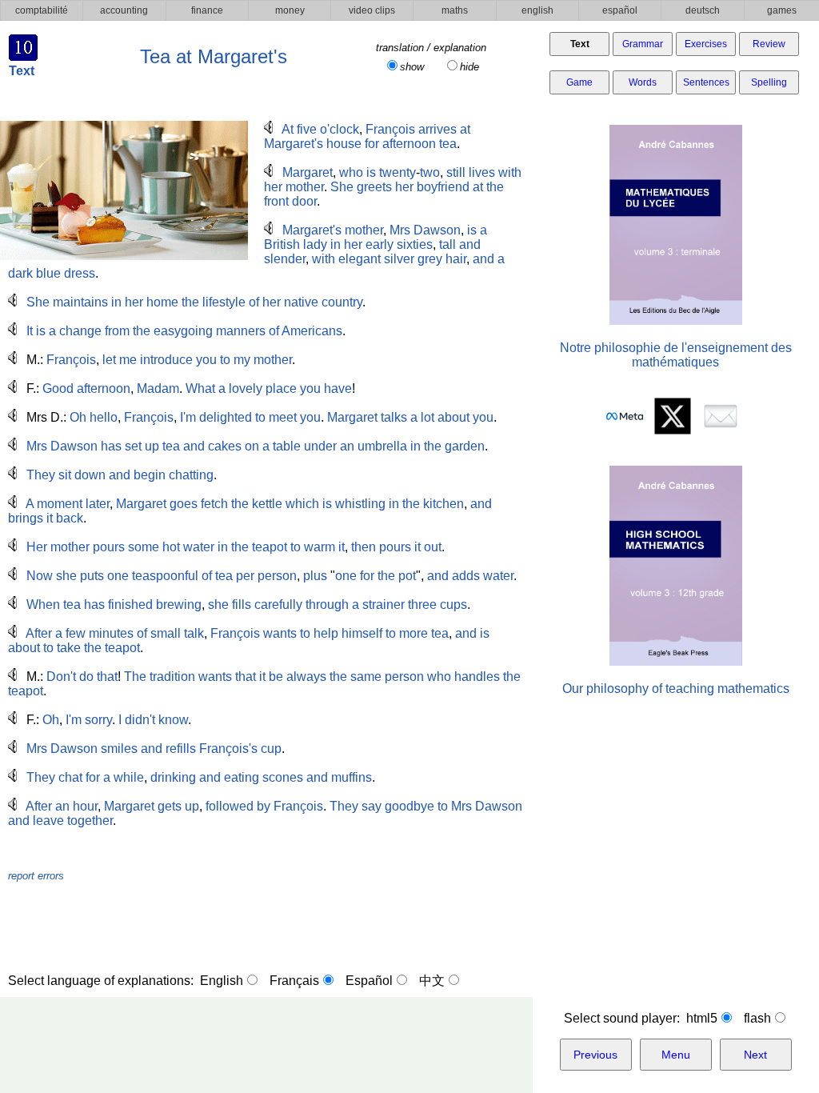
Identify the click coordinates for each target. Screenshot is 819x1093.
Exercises (706, 44)
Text (579, 44)
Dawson (437, 230)
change (80, 331)
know (173, 720)
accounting (124, 10)
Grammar (642, 44)
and (470, 244)
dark (20, 273)
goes (184, 503)
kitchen (443, 503)
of (254, 302)
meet (283, 417)
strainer (383, 604)
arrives (437, 129)
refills (181, 748)
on (252, 446)
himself (362, 633)
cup (271, 748)
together (90, 820)
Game (579, 82)
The (135, 676)
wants (280, 633)
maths (454, 10)
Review (769, 44)
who (351, 172)
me (128, 359)
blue (48, 273)
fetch (214, 503)
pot (407, 576)
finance (207, 10)
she (66, 576)
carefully (278, 604)
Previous (595, 1054)
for (372, 143)
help (326, 633)
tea (448, 143)
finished (130, 604)
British (282, 244)
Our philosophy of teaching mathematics (675, 688)
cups (453, 604)
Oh (78, 417)
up (152, 446)
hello (104, 417)
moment (59, 503)
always (306, 676)
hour (85, 806)
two (430, 172)
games (782, 10)
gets (170, 806)
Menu (675, 1054)
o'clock (339, 129)
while (129, 777)
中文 (432, 980)
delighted (225, 417)
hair (455, 259)
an (347, 446)
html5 (701, 1018)
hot (171, 547)
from (117, 331)
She (342, 187)
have (338, 388)
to (225, 359)
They (40, 475)
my (242, 359)
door (304, 201)
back (69, 518)
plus (315, 576)
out (432, 547)
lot (427, 417)
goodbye (409, 806)
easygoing (183, 331)
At (288, 129)
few (76, 633)
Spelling (769, 82)
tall (447, 244)
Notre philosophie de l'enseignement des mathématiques (676, 355)
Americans (312, 331)
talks (394, 417)
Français (294, 980)
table (287, 446)
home (162, 302)
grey (429, 259)
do (86, 676)
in (335, 244)
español (619, 10)
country (342, 302)
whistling (360, 503)
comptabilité (41, 10)
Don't (61, 676)
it (49, 518)
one (118, 576)
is (371, 172)
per (245, 576)
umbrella (382, 446)
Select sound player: (625, 1018)
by (263, 806)
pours (109, 547)
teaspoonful (165, 576)
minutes (111, 633)
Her (36, 547)
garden (465, 446)
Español (369, 980)
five (307, 129)
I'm (188, 417)
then (363, 547)
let (109, 359)
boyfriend (443, 187)
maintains (80, 302)
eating (241, 777)
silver (399, 259)
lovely (245, 388)
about (453, 417)
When (43, 604)
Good (58, 388)
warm (319, 547)
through (327, 604)
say (372, 806)
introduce (166, 359)
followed (230, 806)
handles (477, 676)
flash (757, 1018)
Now (39, 576)
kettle (267, 503)
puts (92, 576)
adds (466, 576)
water (198, 547)
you (206, 359)
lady (315, 244)
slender (285, 259)
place (281, 388)
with (509, 172)
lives (482, 172)
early (380, 244)
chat (70, 777)
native (301, 302)
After (39, 633)
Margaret (307, 172)
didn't (140, 720)
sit (64, 475)
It (29, 331)
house (344, 143)
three (422, 604)
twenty (397, 172)
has (111, 446)
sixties (415, 244)
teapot (269, 547)
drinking (173, 777)
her (273, 187)
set (133, 446)
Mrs (400, 230)
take (69, 648)
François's (228, 748)
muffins (351, 777)
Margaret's (293, 143)
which (302, 503)
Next (755, 1054)
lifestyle (224, 302)
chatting (191, 475)
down (90, 475)
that (107, 676)
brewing (179, 604)
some (143, 547)
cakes (225, 446)
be (276, 676)
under (320, 446)
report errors (36, 876)
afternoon (409, 143)
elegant (359, 259)
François (390, 129)
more (413, 633)
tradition (172, 676)
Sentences (706, 82)
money (290, 10)
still (455, 172)
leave (48, 820)
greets (374, 187)
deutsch (702, 10)
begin (150, 475)
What (200, 388)
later (98, 503)
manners (241, 331)
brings (25, 518)
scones (282, 777)
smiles (119, 748)
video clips (372, 10)
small (165, 633)
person (277, 576)
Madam (158, 388)
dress (79, 273)
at (465, 129)
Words (643, 82)
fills (241, 604)
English (221, 980)
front (276, 201)
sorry (98, 720)
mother (305, 187)
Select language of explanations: (104, 980)
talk (194, 633)
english (537, 10)
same (366, 676)
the (495, 187)
